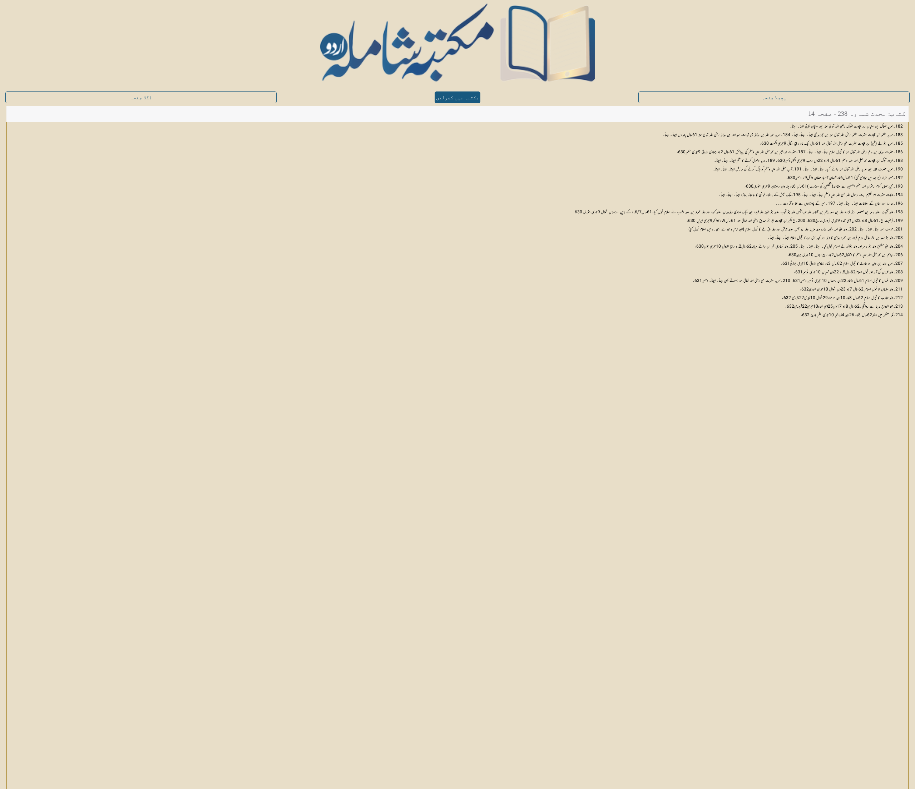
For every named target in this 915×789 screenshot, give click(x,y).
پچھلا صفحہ (774, 97)
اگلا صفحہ (141, 97)
